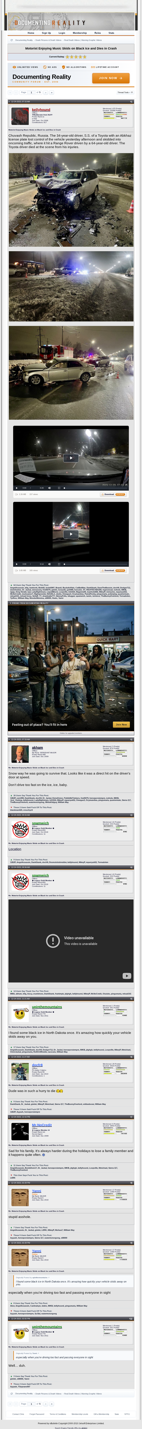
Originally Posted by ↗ (32, 1277)
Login (62, 33)
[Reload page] (11, 40)
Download (114, 494)
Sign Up (46, 33)
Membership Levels (80, 1414)
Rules (98, 33)
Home (31, 33)
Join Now (108, 78)
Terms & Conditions (58, 1414)
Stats (111, 33)
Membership (80, 33)
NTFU (127, 1414)
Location (14, 849)
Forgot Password (37, 1414)
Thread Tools (124, 92)
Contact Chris (18, 1414)
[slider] (95, 564)
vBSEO (84, 1428)
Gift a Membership (101, 1414)
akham (37, 747)
